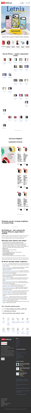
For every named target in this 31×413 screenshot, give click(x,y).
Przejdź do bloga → (15, 226)
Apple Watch (17, 342)
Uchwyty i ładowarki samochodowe (9, 287)
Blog (16, 346)
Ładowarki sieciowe (6, 284)
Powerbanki (4, 331)
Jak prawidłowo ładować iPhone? (21, 394)
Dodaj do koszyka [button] (21, 209)
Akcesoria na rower (18, 332)
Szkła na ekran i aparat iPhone (8, 323)
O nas (17, 351)
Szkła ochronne (18, 345)
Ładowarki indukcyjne (6, 281)
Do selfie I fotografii (23, 332)
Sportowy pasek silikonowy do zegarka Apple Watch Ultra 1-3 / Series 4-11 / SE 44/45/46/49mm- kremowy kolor (21, 179)
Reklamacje (3, 402)
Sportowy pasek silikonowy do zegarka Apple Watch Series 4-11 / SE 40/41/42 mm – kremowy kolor (25, 180)
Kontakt (17, 358)
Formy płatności (18, 354)
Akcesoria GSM (18, 340)
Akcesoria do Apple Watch (19, 152)
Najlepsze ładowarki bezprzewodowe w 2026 (23, 388)
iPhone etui (17, 343)
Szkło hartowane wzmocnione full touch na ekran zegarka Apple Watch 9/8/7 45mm (25, 158)
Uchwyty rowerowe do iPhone (8, 290)
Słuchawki (13, 331)
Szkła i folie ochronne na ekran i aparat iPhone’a (11, 270)
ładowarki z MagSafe (14, 281)
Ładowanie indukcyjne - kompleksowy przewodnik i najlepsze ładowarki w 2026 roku (22, 380)
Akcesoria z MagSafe (6, 277)
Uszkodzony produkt (4, 404)
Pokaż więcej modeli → (18, 130)
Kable (8, 331)
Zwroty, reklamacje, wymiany (20, 357)
